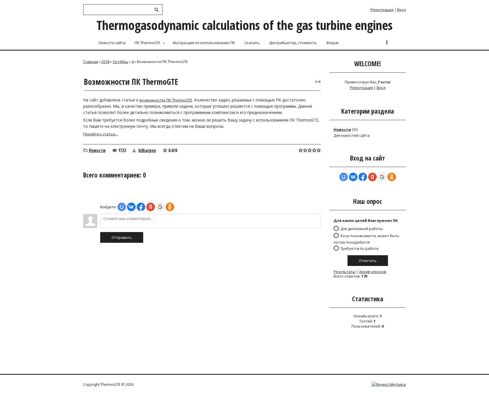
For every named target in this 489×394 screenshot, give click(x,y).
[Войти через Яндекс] (150, 207)
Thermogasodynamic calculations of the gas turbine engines (244, 25)
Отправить (121, 237)
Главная (90, 61)
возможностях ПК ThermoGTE (166, 100)
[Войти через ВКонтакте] (131, 207)
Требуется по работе (359, 248)
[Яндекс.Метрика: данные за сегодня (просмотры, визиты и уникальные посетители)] (389, 384)
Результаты (344, 271)
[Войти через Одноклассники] (170, 207)
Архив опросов (372, 271)
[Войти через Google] (160, 207)
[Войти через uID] (121, 207)
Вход (401, 9)
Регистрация (381, 9)
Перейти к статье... (100, 134)
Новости (97, 150)
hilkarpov (147, 150)
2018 (105, 61)
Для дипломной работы (361, 228)
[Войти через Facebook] (141, 207)
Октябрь (120, 61)
